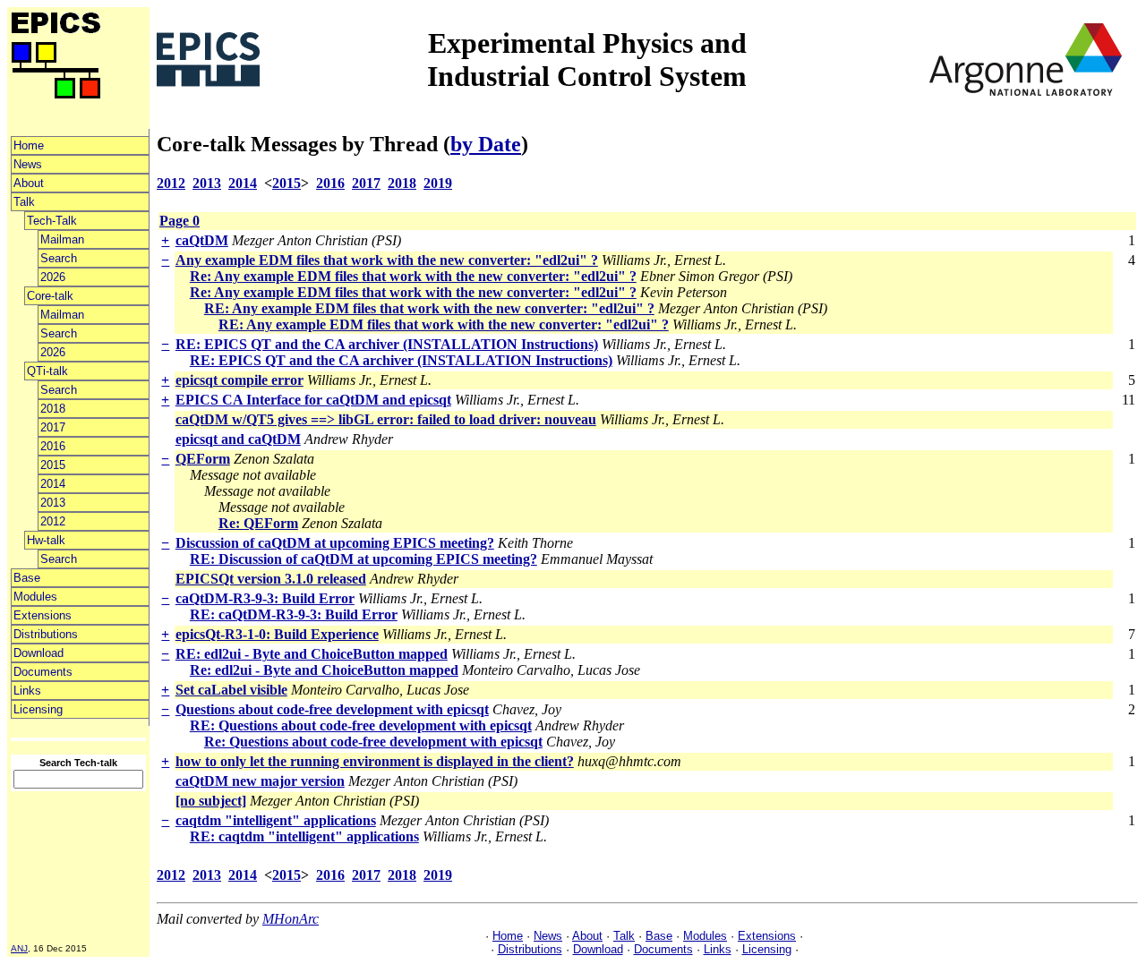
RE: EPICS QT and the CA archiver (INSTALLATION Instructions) (386, 344)
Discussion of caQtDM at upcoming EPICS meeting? (334, 542)
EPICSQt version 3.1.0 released (270, 578)
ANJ (19, 948)
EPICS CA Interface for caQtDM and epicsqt (313, 399)
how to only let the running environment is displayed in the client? (374, 761)
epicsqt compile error (239, 380)
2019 (437, 183)
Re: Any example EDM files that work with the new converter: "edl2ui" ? (413, 276)
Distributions (45, 634)
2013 (52, 502)
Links (27, 690)
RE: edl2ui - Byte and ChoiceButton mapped (311, 653)
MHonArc (290, 918)
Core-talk (50, 296)
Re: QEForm (258, 523)
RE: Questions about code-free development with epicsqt (361, 725)
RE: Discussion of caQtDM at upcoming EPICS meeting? (363, 559)
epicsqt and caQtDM (238, 439)
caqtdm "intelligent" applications (275, 820)
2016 (52, 446)
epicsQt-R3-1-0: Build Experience (277, 634)
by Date (485, 144)
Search (58, 258)
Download (38, 653)
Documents (43, 671)
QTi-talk (47, 371)
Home (28, 145)
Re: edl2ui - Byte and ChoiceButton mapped (324, 670)
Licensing (38, 709)
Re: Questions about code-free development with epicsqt (373, 741)
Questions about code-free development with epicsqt (332, 709)
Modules (35, 596)
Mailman (62, 239)
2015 (52, 465)
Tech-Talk (52, 220)
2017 (52, 427)
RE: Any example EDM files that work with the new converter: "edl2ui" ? (429, 308)
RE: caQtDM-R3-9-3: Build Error (294, 614)
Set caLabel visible (231, 689)
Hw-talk (46, 540)
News (27, 164)
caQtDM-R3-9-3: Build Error (265, 598)
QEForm (202, 458)
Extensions (42, 615)
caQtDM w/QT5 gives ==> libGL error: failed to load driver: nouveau (385, 419)
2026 (52, 277)
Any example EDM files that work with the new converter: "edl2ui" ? (386, 260)
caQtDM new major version (260, 781)
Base (26, 577)
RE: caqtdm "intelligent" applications (304, 836)
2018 (52, 408)
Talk (24, 202)
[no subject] (210, 800)
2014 (52, 484)
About (28, 183)
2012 (52, 521)
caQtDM (201, 240)
